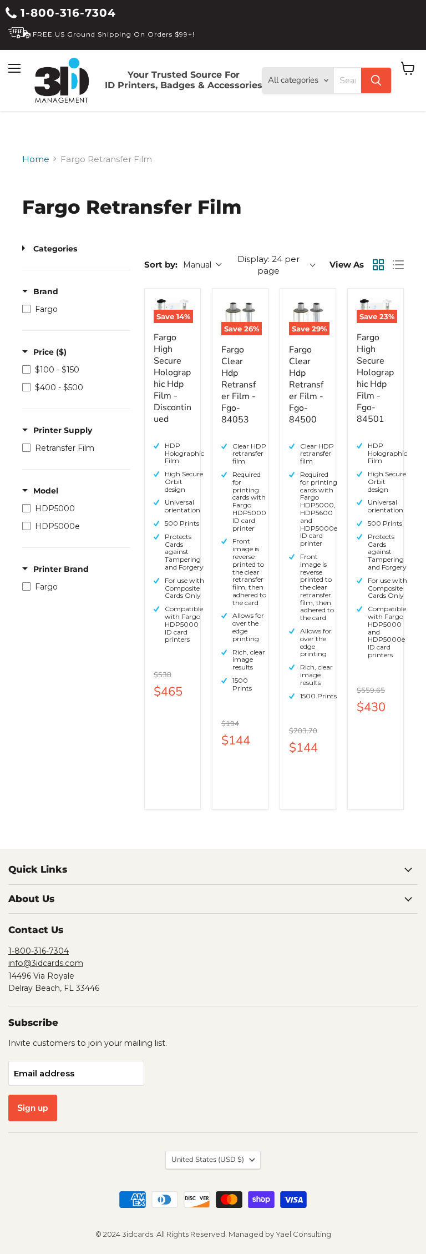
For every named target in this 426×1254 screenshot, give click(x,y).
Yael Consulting (303, 1234)
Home (35, 159)
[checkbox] (73, 309)
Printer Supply (62, 430)
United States (207, 1160)
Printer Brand (61, 569)
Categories (55, 249)
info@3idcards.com (45, 963)
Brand (45, 291)
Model (45, 491)
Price (50, 352)
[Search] (376, 80)
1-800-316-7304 (66, 12)
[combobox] (347, 80)
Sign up (32, 1108)
